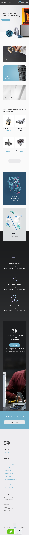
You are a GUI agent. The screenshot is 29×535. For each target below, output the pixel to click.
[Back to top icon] (14, 524)
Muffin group (17, 527)
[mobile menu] (26, 2)
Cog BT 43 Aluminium (8, 150)
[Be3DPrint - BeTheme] (6, 2)
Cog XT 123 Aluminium (8, 129)
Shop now (6, 19)
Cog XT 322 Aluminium (20, 150)
